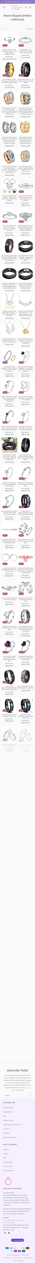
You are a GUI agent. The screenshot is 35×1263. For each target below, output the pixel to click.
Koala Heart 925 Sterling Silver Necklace (25, 958)
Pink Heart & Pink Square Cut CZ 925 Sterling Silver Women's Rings (9, 484)
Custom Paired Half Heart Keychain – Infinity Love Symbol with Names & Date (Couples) (9, 198)
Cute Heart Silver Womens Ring (9, 1008)
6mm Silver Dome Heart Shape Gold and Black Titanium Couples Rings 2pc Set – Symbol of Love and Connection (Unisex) (25, 111)
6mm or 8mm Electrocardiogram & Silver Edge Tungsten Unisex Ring (9, 688)
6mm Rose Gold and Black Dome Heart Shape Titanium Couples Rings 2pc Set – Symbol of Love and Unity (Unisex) (9, 169)
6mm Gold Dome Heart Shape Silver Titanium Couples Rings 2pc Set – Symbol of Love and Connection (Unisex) (25, 140)
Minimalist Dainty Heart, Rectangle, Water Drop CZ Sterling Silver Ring (9, 541)
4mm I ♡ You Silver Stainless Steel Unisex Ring (25, 743)
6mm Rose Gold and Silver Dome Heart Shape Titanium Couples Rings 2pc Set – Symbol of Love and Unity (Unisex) (9, 111)
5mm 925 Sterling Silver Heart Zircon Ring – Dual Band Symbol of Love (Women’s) (25, 198)
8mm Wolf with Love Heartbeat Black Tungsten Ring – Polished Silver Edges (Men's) (25, 457)
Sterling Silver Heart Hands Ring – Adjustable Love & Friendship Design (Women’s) (9, 399)
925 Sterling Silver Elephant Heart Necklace (9, 983)
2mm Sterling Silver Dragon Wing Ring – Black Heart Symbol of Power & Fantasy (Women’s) (25, 369)
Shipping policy (28, 1257)
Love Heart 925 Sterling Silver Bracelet (9, 958)
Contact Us (6, 1129)
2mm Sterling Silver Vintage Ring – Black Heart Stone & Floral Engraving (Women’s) (9, 428)
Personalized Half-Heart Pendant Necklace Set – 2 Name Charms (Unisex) (9, 340)
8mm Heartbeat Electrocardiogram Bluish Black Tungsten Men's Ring (25, 512)
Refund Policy (7, 1112)
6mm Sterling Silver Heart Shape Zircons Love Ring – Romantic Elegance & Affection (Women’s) (25, 228)
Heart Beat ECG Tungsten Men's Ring (26, 827)
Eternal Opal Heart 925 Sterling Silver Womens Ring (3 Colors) (9, 800)
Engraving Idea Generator (11, 1124)
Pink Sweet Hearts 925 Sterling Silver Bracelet (9, 933)
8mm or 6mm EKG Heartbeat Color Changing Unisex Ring (25, 716)
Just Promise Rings (14, 1255)
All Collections (8, 1162)
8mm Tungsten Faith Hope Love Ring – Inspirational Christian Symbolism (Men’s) (25, 258)
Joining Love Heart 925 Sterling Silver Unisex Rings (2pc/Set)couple (9, 569)
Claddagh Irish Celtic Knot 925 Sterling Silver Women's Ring (9, 628)
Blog (4, 1158)
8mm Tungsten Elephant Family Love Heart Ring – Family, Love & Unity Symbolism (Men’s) (25, 286)
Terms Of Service (8, 1170)
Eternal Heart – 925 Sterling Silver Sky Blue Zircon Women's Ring (25, 51)
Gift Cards (6, 1133)
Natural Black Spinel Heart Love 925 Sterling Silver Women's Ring (25, 658)
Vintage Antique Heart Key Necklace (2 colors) (25, 983)
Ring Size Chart (8, 1120)
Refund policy (25, 1255)
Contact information (18, 1260)
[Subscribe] (29, 1095)
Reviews (5, 1153)
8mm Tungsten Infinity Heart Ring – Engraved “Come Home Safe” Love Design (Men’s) (9, 457)
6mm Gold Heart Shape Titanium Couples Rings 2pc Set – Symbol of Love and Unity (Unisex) (25, 169)
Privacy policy (8, 1257)
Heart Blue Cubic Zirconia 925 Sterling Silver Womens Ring (25, 771)
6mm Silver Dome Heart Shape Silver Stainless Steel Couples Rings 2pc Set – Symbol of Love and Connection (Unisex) (9, 140)
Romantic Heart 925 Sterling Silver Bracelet (9, 907)
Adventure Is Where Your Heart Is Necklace (9, 1032)
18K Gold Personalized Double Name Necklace (25, 799)
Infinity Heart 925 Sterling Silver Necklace (25, 880)
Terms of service (18, 1257)
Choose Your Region (9, 1137)
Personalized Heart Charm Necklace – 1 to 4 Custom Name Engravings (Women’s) (25, 341)
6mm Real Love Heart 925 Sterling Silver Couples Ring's (26, 599)
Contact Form (10, 1222)
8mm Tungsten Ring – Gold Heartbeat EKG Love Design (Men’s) (25, 81)
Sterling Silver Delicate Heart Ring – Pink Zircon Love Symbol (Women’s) (26, 428)
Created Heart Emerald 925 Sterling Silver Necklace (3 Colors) (25, 855)
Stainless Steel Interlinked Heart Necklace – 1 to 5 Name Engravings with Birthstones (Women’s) (25, 313)
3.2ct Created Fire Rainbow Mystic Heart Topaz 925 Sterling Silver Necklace (9, 855)
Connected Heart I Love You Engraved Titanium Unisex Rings (25, 541)
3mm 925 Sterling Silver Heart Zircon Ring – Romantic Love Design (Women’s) (9, 228)
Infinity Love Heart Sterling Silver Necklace (25, 1007)
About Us (6, 1149)
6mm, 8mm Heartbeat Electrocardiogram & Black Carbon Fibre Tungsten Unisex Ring (25, 629)
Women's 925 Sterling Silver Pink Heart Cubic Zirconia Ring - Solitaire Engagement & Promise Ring (25, 570)
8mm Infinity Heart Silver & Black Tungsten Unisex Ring (25, 687)
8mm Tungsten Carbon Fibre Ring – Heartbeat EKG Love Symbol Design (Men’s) (9, 81)
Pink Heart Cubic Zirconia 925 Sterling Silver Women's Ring (25, 484)
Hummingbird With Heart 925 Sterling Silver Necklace (25, 933)
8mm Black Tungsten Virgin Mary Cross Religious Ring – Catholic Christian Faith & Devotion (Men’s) (9, 258)
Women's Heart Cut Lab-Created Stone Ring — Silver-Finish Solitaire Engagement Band (9, 52)
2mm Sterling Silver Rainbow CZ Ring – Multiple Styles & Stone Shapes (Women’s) (9, 369)
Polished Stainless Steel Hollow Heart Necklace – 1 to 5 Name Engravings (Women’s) (9, 313)
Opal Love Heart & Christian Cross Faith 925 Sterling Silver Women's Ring (9, 512)
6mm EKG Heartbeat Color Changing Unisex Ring (9, 715)
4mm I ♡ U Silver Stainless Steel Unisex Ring (9, 743)
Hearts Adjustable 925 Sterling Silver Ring (25, 907)
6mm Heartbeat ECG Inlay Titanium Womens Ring (9, 827)
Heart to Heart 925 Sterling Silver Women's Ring (9, 598)
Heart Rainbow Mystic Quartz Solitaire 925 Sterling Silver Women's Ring (9, 659)
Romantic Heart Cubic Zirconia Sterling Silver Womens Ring (9, 771)
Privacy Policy (7, 1166)
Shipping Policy (8, 1107)
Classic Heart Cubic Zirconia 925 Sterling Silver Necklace (9, 881)
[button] (4, 7)
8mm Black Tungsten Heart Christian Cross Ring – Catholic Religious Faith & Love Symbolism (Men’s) (9, 286)
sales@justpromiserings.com (15, 1220)
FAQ (4, 1116)
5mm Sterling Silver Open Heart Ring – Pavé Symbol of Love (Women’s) (25, 398)
